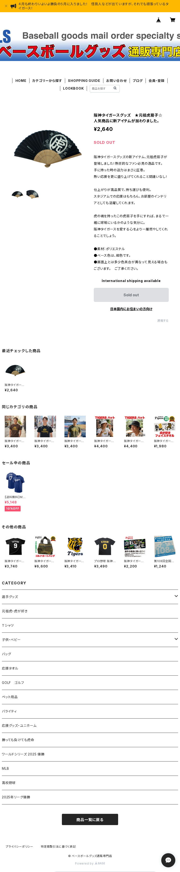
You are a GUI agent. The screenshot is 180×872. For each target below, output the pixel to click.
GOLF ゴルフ (13, 683)
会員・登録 (156, 81)
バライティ (9, 711)
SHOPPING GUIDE (84, 81)
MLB (5, 768)
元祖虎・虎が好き (14, 611)
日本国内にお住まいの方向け (131, 309)
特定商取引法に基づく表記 (58, 846)
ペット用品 (10, 697)
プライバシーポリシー (19, 846)
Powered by (85, 863)
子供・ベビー (11, 640)
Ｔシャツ (8, 625)
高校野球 (9, 783)
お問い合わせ (116, 81)
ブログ (137, 81)
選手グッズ (10, 597)
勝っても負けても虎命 (18, 740)
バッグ (6, 654)
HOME (20, 81)
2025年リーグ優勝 (16, 797)
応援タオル (10, 668)
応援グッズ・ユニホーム (19, 725)
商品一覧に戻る (90, 819)
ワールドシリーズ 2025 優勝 (23, 754)
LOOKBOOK (73, 88)
